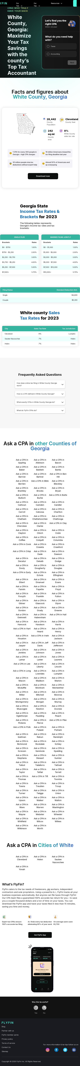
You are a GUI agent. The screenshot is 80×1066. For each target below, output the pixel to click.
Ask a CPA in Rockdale (40, 742)
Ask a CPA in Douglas (58, 566)
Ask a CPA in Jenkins (22, 651)
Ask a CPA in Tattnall (58, 763)
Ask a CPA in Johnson (40, 651)
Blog (3, 1027)
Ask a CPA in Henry (58, 630)
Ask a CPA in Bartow (40, 475)
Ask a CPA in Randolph (58, 735)
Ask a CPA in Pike (58, 720)
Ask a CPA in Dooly (22, 566)
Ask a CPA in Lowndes (40, 672)
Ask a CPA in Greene (58, 609)
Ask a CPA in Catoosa (40, 510)
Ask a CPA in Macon (22, 679)
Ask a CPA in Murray (58, 700)
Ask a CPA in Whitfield (22, 820)
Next (72, 63)
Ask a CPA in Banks (58, 468)
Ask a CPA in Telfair (40, 770)
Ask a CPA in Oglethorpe (22, 714)
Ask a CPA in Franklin (40, 595)
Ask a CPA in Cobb (58, 531)
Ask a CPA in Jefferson (58, 644)
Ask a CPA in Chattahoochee (40, 517)
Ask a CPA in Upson (22, 799)
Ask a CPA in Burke (40, 496)
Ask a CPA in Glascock (40, 602)
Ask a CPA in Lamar (22, 658)
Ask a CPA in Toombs (58, 777)
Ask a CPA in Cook (22, 544)
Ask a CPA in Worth (40, 827)
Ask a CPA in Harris (58, 623)
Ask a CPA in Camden (40, 503)
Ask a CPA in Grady (40, 609)
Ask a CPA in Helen (40, 858)
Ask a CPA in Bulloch (22, 496)
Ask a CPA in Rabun (40, 735)
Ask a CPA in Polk (22, 727)
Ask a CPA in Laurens (58, 658)
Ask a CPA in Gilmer (22, 602)
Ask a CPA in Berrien (22, 482)
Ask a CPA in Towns (22, 784)
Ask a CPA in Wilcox (40, 820)
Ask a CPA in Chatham (22, 517)
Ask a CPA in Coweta (40, 545)
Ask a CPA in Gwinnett (22, 616)
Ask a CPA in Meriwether (58, 686)
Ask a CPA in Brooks (40, 489)
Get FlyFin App (40, 935)
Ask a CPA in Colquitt (40, 538)
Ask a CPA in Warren (40, 806)
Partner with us (8, 1031)
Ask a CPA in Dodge (58, 559)
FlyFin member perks (10, 1035)
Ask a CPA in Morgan (40, 700)
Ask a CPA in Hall (58, 614)
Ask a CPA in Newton (40, 707)
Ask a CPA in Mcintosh (40, 686)
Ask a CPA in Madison (40, 679)
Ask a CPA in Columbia (58, 538)
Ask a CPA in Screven (22, 749)
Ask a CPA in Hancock (22, 623)
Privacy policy (7, 1039)
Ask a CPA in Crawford (58, 545)
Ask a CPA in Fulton (58, 595)
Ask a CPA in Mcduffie (22, 686)
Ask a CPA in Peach (58, 714)
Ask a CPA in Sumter (58, 756)
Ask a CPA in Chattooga (58, 517)
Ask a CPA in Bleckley (58, 482)
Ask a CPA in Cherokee (22, 524)
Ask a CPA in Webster (40, 813)
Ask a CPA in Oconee (58, 707)
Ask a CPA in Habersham (40, 616)
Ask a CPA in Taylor (22, 770)
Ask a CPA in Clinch (40, 531)
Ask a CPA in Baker (22, 468)
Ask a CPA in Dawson (58, 552)
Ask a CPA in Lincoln (58, 665)
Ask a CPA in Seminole (40, 749)
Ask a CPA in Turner (22, 792)
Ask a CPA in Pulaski (40, 728)
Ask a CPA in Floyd (58, 588)
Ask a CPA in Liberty (40, 665)
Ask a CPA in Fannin (22, 588)
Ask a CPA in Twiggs (40, 792)
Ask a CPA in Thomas (22, 777)
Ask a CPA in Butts (58, 495)
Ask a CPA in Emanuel (40, 581)
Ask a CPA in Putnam (58, 728)
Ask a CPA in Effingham (58, 573)
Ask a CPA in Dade (40, 552)
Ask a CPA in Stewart (40, 756)
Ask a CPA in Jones (58, 651)
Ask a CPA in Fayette (40, 588)
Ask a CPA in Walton (58, 799)
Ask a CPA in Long (22, 671)
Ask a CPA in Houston (22, 637)
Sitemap (5, 1051)
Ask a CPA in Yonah (22, 868)
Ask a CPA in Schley (58, 742)
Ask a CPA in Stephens (22, 756)
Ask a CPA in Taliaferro (40, 763)
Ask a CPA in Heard (40, 630)
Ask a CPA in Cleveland (22, 858)
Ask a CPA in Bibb (40, 481)
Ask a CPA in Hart (22, 628)
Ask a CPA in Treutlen (40, 784)
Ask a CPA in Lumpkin (58, 672)
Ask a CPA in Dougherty (40, 566)
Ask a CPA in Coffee (22, 538)
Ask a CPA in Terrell (58, 770)
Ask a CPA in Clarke (40, 524)
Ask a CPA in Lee (22, 664)
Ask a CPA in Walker (40, 799)
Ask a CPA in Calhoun (22, 503)
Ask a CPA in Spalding (58, 749)
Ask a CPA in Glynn (58, 602)
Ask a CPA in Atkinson (40, 461)
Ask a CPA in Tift (40, 776)
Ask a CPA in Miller (22, 693)
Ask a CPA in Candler (58, 503)
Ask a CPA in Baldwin (40, 468)
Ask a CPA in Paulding (40, 714)
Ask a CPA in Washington (58, 806)
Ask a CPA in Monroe (58, 693)
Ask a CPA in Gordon (22, 609)
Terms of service (8, 1043)
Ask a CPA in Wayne (22, 813)
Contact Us (6, 1047)
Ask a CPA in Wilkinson (22, 827)
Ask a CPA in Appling (22, 461)
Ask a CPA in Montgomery (22, 700)
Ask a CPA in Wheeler (58, 813)
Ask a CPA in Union (58, 792)
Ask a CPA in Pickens (22, 721)
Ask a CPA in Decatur (22, 559)
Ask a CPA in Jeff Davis (40, 644)
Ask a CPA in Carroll (22, 510)
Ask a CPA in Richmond (22, 742)
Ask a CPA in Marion (58, 679)
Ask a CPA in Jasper (22, 644)
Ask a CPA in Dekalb (40, 559)
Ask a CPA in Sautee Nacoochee (58, 859)
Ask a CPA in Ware (22, 806)
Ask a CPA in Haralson (40, 623)
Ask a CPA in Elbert (22, 581)
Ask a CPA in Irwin (40, 635)
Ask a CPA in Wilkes (58, 820)
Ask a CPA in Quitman (22, 735)
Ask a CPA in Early (22, 572)
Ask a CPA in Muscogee (22, 707)
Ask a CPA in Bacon (58, 461)
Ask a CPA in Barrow (22, 475)
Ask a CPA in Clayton (22, 531)
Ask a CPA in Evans (58, 581)
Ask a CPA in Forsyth (22, 595)
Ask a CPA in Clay (58, 523)
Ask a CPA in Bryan (58, 489)
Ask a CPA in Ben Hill (58, 475)
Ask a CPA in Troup (58, 784)
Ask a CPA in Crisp (22, 551)
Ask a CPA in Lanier (40, 658)
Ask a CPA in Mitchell (40, 693)
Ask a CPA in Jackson (58, 637)
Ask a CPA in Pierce (40, 721)
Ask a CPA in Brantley (22, 489)
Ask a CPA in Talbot (22, 763)
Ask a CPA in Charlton (58, 510)
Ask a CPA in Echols (40, 573)
